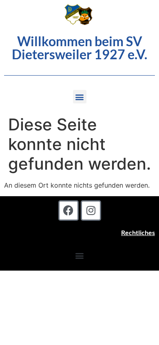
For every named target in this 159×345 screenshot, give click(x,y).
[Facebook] (68, 210)
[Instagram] (91, 210)
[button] (79, 96)
